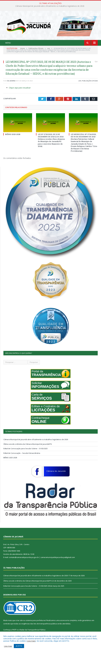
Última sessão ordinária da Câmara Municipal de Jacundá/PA (50, 6)
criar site (19, 620)
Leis (79, 81)
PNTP (14, 629)
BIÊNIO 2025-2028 (12, 134)
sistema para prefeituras (36, 620)
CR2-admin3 (11, 81)
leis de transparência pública (45, 623)
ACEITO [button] (19, 646)
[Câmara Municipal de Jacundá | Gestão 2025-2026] (50, 25)
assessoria (64, 620)
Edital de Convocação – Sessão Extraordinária (21, 453)
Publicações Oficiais (90, 81)
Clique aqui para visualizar (20, 87)
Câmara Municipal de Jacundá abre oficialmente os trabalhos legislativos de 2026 (35, 439)
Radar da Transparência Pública (32, 629)
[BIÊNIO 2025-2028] (17, 122)
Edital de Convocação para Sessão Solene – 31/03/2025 (25, 448)
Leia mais (31, 641)
